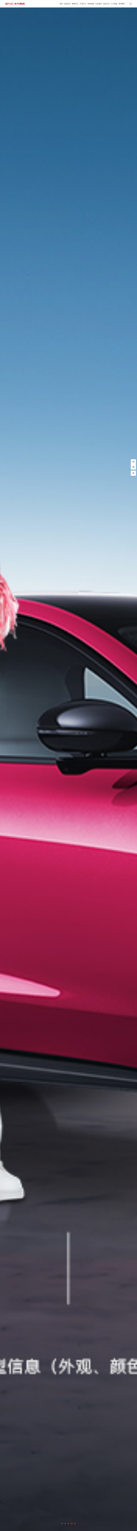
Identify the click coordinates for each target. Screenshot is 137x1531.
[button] (62, 1523)
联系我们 (122, 4)
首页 (61, 4)
